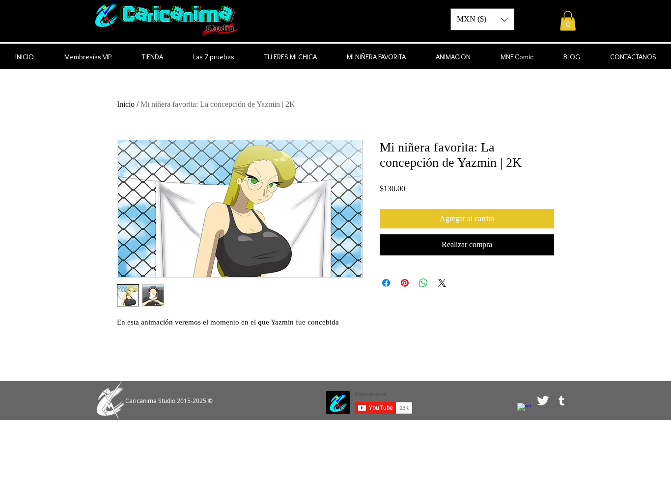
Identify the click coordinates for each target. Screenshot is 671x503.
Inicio (126, 104)
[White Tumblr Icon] (561, 400)
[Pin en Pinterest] (405, 283)
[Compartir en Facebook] (386, 283)
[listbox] (482, 19)
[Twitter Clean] (543, 400)
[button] (567, 21)
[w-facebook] (524, 410)
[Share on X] (442, 283)
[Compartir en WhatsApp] (423, 283)
